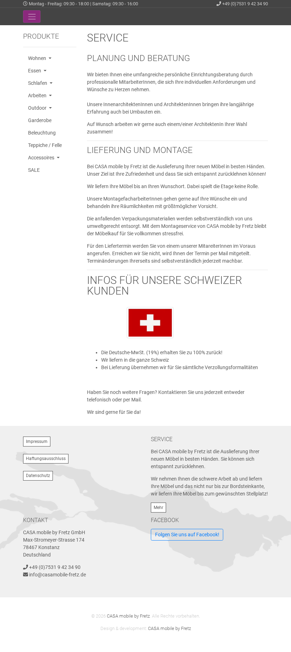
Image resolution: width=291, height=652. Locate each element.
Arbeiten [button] (38, 95)
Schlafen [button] (38, 83)
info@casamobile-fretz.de (57, 574)
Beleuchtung (42, 133)
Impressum (37, 441)
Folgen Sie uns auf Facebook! (187, 534)
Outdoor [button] (38, 108)
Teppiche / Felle (45, 145)
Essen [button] (35, 70)
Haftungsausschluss (46, 458)
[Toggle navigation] (31, 16)
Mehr (158, 507)
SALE (34, 170)
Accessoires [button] (41, 157)
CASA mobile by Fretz (128, 616)
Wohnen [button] (37, 58)
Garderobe (39, 120)
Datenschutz (38, 475)
